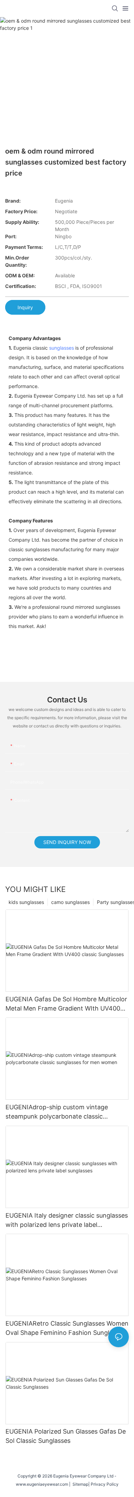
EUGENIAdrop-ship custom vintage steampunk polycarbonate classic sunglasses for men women (56, 1112)
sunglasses (61, 348)
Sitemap (79, 1484)
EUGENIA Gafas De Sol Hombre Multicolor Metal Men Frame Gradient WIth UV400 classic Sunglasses (66, 1004)
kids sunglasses (26, 902)
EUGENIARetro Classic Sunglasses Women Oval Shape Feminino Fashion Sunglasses (67, 1328)
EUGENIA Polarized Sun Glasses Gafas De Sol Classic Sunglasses (65, 1436)
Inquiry (25, 307)
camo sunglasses (70, 902)
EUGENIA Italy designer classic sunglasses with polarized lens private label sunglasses (66, 1220)
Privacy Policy (105, 1484)
